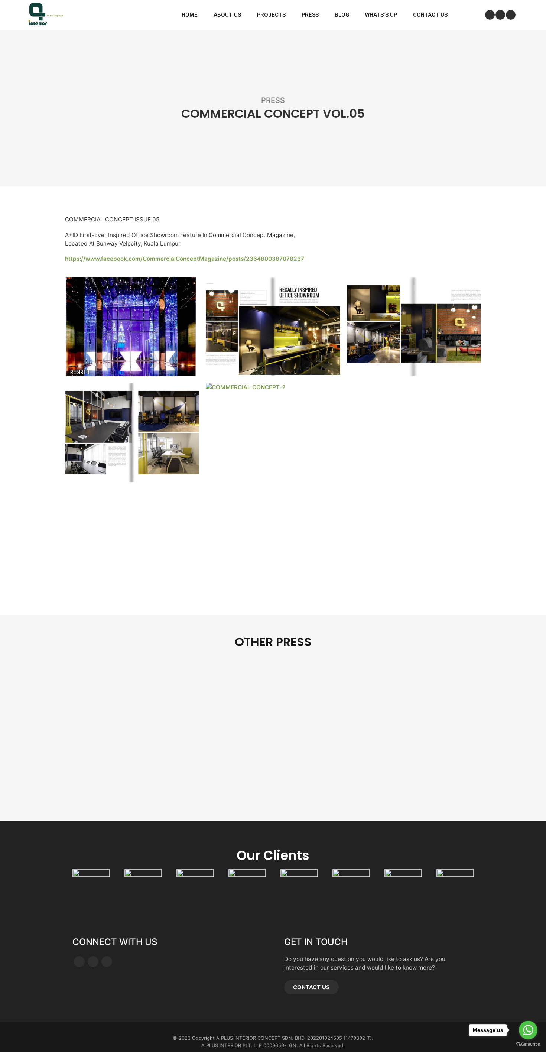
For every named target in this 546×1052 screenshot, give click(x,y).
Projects (271, 15)
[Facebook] (490, 15)
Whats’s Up (381, 15)
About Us (227, 15)
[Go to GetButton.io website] (528, 1044)
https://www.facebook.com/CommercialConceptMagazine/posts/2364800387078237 (184, 258)
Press (310, 15)
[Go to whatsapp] (528, 1030)
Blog (342, 15)
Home (190, 15)
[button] (311, 987)
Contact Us (430, 15)
